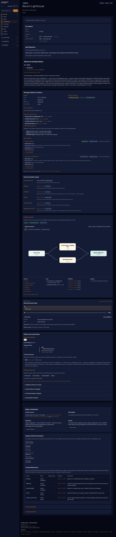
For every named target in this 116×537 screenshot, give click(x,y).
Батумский (56, 36)
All (25, 229)
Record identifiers (31, 507)
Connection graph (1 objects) (33, 393)
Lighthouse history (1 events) (33, 384)
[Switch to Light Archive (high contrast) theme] (2, 6)
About (22, 531)
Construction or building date (34, 229)
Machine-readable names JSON (32, 72)
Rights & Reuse (54, 416)
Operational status (46, 229)
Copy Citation (72, 427)
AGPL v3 (27, 524)
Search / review (41, 186)
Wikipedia (27, 289)
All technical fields (31, 511)
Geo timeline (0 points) (32, 397)
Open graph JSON (39, 381)
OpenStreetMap (29, 285)
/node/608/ (28, 450)
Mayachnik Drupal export (33, 69)
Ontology (23, 534)
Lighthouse (102, 3)
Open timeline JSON (29, 381)
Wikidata (27, 287)
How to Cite (66, 531)
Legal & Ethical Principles (45, 531)
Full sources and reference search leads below (51, 171)
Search (15, 10)
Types (110, 531)
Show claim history (30, 150)
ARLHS (26, 281)
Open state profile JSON (105, 301)
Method (89, 531)
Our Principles (35, 531)
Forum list (28, 534)
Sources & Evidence (103, 531)
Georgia (106, 3)
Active (111, 3)
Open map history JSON (51, 381)
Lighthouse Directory (30, 283)
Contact (85, 531)
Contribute (72, 531)
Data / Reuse (95, 531)
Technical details (29, 152)
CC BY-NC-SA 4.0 (32, 526)
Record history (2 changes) (33, 389)
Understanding (28, 531)
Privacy (53, 531)
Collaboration (79, 531)
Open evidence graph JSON (31, 294)
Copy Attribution (30, 429)
